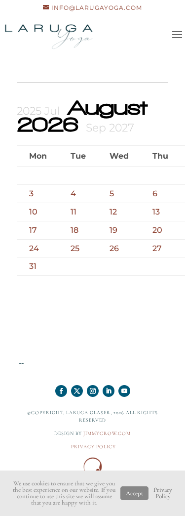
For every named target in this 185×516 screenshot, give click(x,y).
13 (156, 211)
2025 (30, 111)
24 (34, 248)
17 (33, 230)
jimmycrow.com (107, 433)
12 (113, 211)
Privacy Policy (162, 493)
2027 (121, 127)
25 (75, 248)
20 (157, 230)
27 (157, 248)
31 (33, 266)
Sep (97, 127)
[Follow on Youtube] (124, 391)
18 (74, 230)
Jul (53, 111)
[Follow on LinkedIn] (108, 391)
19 (113, 230)
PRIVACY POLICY (93, 447)
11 (73, 211)
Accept (134, 493)
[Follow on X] (77, 391)
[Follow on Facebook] (61, 391)
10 (33, 211)
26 (114, 248)
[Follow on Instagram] (93, 391)
